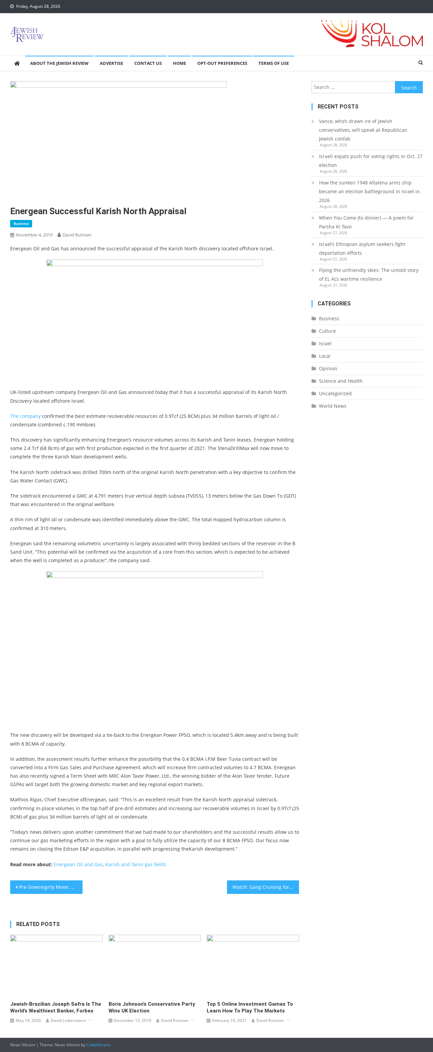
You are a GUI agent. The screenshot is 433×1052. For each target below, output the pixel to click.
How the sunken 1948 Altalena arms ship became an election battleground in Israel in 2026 (369, 191)
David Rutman (77, 235)
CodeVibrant (98, 1045)
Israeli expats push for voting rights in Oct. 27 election (371, 160)
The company (25, 416)
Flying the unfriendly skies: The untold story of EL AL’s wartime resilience (368, 274)
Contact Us (148, 63)
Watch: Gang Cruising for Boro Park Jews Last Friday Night (265, 887)
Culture (327, 331)
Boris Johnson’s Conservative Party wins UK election (152, 1007)
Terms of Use (273, 63)
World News (332, 406)
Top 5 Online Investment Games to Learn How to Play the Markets (250, 1007)
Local (325, 356)
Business (21, 223)
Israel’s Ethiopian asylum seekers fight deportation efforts (362, 248)
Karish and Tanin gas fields (135, 864)
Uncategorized (335, 393)
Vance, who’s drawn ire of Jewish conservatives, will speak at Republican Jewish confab (363, 130)
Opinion (328, 368)
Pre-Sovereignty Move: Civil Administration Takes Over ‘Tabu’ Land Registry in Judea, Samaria (51, 887)
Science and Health (341, 381)
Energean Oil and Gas (78, 864)
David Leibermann (68, 1020)
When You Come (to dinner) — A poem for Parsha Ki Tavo (366, 222)
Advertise (111, 63)
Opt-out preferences (222, 63)
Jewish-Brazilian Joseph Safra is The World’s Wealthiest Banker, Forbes (55, 1007)
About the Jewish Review (59, 63)
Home (179, 63)
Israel (325, 343)
